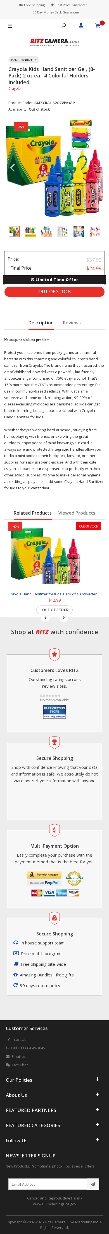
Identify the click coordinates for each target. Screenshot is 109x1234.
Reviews (72, 323)
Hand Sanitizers (23, 60)
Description (41, 323)
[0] (98, 26)
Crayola (14, 88)
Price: (13, 259)
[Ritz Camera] (54, 43)
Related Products (33, 513)
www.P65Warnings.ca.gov (54, 1204)
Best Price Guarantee (72, 5)
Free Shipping (34, 5)
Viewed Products (76, 513)
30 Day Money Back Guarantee (56, 12)
